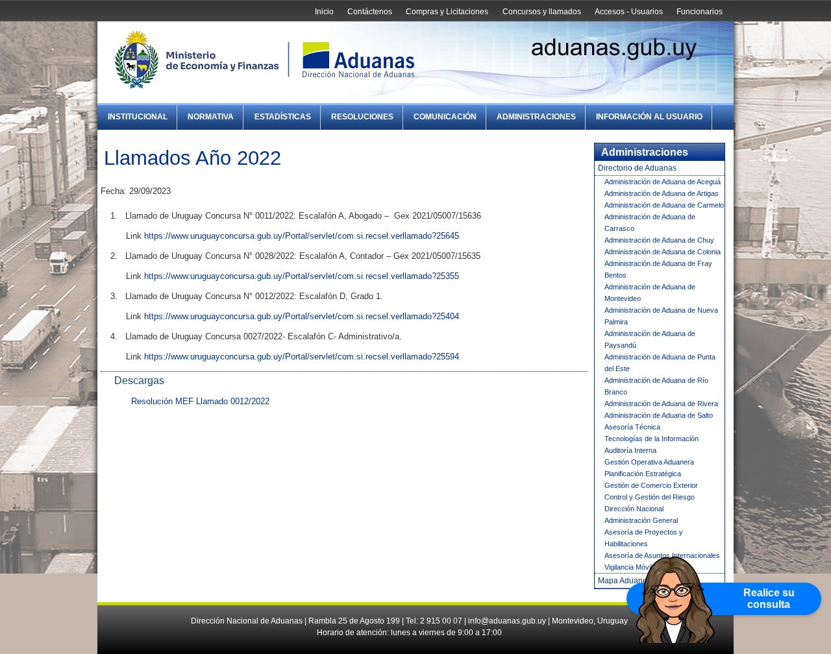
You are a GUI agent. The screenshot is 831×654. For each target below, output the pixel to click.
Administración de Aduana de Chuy (659, 240)
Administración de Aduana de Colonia (662, 252)
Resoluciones (362, 116)
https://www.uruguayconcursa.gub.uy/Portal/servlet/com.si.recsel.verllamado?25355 (301, 276)
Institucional (137, 116)
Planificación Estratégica (642, 474)
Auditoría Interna (630, 450)
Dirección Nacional (634, 509)
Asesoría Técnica (632, 427)
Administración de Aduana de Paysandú (649, 339)
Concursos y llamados (541, 11)
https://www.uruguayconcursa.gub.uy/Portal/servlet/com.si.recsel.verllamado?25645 (301, 236)
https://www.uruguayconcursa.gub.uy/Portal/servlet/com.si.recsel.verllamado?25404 (301, 316)
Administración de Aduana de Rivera (661, 403)
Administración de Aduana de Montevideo (649, 292)
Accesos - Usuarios (629, 11)
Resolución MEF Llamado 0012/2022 (200, 401)
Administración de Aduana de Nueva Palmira (661, 316)
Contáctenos (369, 11)
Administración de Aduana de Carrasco (649, 222)
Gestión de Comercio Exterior (651, 485)
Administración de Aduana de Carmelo (664, 205)
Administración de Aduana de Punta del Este (659, 362)
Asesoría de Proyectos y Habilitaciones (643, 538)
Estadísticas (282, 116)
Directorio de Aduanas (637, 168)
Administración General (641, 520)
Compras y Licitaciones (447, 11)
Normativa (211, 116)
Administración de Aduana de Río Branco (656, 386)
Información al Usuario (649, 116)
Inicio (324, 11)
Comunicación (445, 116)
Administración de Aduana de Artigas (661, 193)
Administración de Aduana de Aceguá (662, 182)
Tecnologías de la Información (651, 438)
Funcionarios (699, 11)
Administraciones (536, 116)
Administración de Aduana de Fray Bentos (658, 269)
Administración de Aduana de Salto (658, 415)
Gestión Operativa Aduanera (649, 462)
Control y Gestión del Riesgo (649, 497)
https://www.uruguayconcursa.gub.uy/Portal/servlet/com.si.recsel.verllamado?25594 (301, 356)
